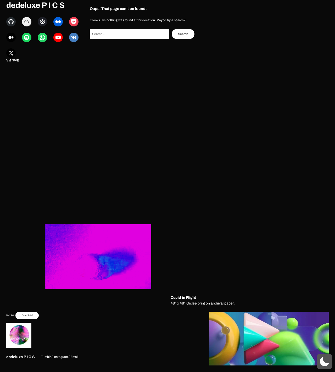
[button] (324, 361)
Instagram (60, 357)
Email (74, 357)
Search (183, 34)
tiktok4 (10, 315)
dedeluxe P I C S (35, 5)
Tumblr (46, 357)
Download (27, 315)
